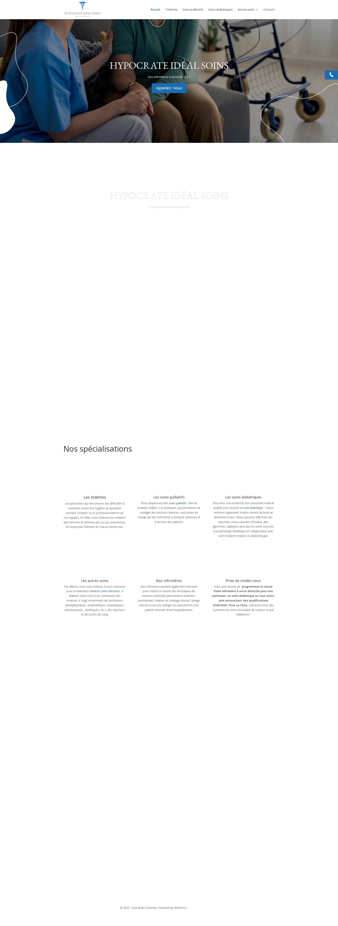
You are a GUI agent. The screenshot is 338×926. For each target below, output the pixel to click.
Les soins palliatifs (169, 497)
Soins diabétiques (220, 9)
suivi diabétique (253, 508)
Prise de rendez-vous (243, 580)
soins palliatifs (178, 503)
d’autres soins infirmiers (105, 591)
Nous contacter (82, 825)
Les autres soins (94, 580)
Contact (269, 9)
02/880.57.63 (146, 887)
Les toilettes (95, 497)
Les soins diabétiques (243, 497)
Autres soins (246, 9)
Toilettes (171, 9)
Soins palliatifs (193, 9)
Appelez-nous (169, 88)
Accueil (155, 9)
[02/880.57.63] (331, 75)
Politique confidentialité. (203, 908)
